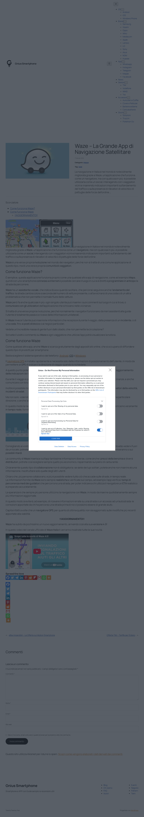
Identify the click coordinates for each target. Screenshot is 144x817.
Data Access (72, 446)
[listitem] (72, 401)
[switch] (100, 406)
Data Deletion (59, 446)
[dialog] (72, 408)
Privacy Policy (85, 446)
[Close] (111, 371)
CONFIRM (56, 438)
